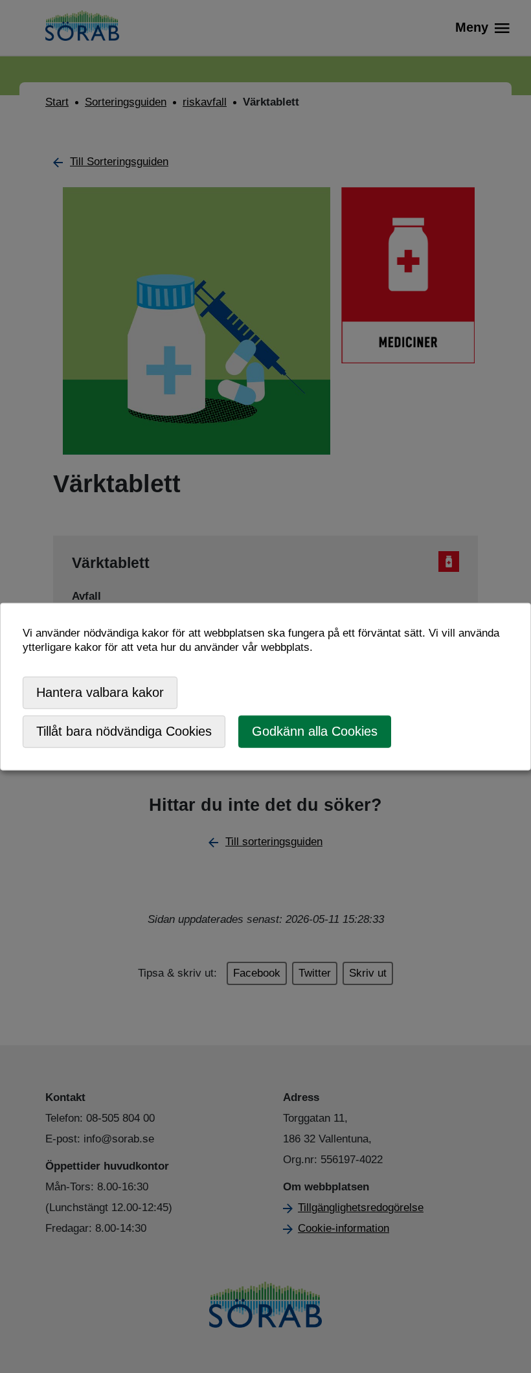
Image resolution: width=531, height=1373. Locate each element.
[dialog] (265, 687)
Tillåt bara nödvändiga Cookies (124, 731)
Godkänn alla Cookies (315, 731)
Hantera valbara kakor (100, 692)
